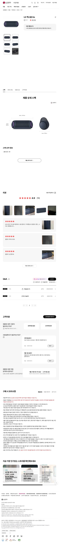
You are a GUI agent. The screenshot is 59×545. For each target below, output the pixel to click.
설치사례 (35, 6)
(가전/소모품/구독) (18, 506)
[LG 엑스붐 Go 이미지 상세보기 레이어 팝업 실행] (11, 24)
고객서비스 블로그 (12, 530)
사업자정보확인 (24, 520)
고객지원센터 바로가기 (49, 316)
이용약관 (7, 493)
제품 (4, 6)
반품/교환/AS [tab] (47, 392)
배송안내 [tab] (40, 392)
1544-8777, (15, 511)
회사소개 (42, 2)
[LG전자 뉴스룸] (14, 536)
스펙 (4, 90)
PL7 (27, 20)
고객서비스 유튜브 (5, 530)
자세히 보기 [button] (4, 337)
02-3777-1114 (11, 502)
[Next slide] (56, 483)
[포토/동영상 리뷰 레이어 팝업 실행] (7, 210)
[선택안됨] (15, 37)
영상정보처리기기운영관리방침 (41, 493)
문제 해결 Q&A (31, 326)
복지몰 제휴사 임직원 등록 (15, 495)
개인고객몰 (54, 2)
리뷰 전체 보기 (29, 266)
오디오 (18, 10)
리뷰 (10, 90)
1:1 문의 (2, 504)
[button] (32, 3)
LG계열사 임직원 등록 (5, 495)
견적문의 (24, 6)
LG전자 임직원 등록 (52, 493)
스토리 (29, 6)
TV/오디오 (13, 10)
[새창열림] (2, 536)
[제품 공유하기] (55, 17)
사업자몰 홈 (5, 10)
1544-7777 (29, 509)
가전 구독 (9, 6)
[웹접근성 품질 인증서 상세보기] (19, 540)
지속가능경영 (48, 2)
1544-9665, (19, 509)
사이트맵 (3, 493)
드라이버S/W (48, 326)
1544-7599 (17, 507)
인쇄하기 (54, 102)
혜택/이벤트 (16, 6)
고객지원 (24, 90)
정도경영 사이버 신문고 (34, 495)
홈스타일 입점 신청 (43, 495)
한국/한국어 (4, 533)
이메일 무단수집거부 (14, 493)
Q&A (17, 90)
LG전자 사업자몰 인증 (25, 495)
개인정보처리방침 (22, 493)
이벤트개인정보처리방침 (30, 493)
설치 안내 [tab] (54, 392)
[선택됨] (7, 37)
